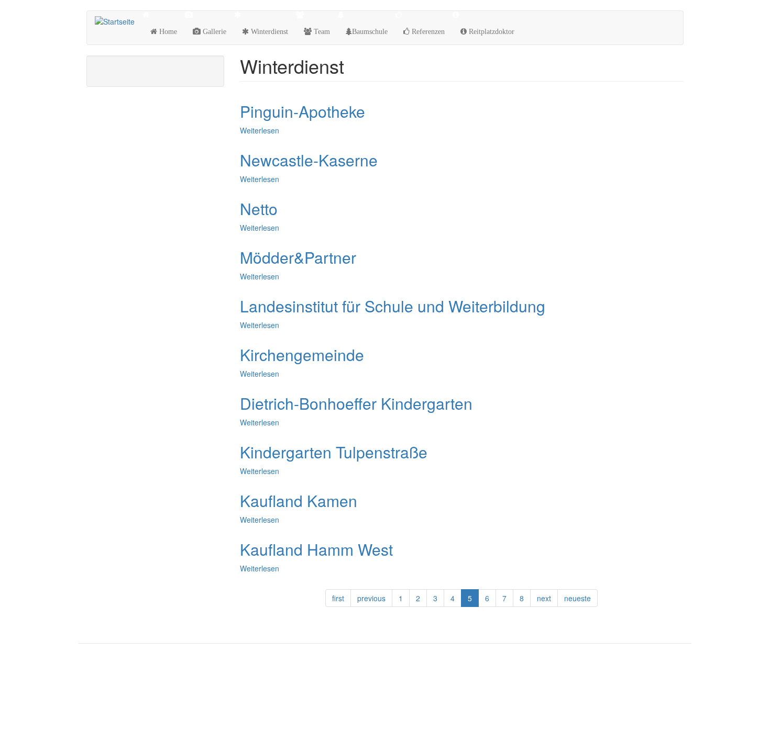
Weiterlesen (259, 130)
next (544, 598)
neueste (577, 598)
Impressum (110, 703)
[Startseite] (118, 21)
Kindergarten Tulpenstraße (333, 452)
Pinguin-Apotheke (302, 111)
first (338, 598)
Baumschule (370, 31)
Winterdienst (268, 31)
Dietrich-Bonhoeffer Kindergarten (356, 403)
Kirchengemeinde (302, 354)
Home (167, 31)
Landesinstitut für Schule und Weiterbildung (392, 306)
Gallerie (213, 31)
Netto (259, 208)
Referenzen (427, 31)
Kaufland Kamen (298, 500)
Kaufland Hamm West (316, 549)
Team (321, 31)
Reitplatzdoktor (490, 31)
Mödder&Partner (298, 257)
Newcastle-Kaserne (309, 160)
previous (371, 598)
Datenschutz (112, 678)
